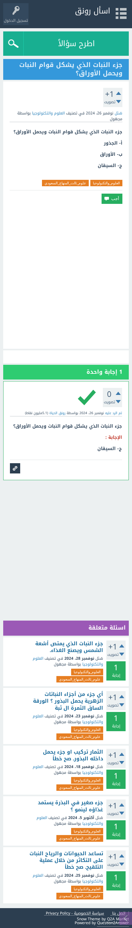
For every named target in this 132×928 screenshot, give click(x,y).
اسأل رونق (92, 11)
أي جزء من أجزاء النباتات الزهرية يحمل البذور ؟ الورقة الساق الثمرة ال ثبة (68, 701)
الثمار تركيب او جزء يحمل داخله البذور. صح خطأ (73, 755)
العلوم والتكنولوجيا (48, 113)
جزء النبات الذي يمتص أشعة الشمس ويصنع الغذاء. (69, 647)
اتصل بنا (118, 913)
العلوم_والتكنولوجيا (106, 183)
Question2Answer (113, 922)
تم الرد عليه (113, 413)
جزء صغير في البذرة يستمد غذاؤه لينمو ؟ (70, 806)
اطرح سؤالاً (76, 43)
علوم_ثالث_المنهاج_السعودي (65, 183)
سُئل (118, 113)
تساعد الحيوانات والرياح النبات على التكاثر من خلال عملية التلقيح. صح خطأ (66, 860)
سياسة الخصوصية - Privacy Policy (75, 913)
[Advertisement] (66, 276)
